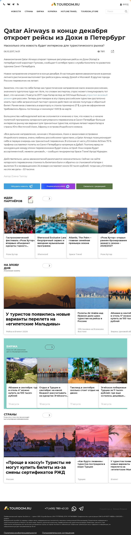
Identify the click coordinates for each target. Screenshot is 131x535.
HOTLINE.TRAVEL (69, 11)
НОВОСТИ (16, 11)
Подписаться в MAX (56, 186)
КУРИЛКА (52, 11)
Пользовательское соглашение (58, 533)
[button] (45, 199)
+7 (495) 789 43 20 (56, 508)
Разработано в (113, 509)
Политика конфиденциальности (20, 533)
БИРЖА (40, 11)
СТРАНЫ (29, 11)
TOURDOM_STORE (89, 11)
